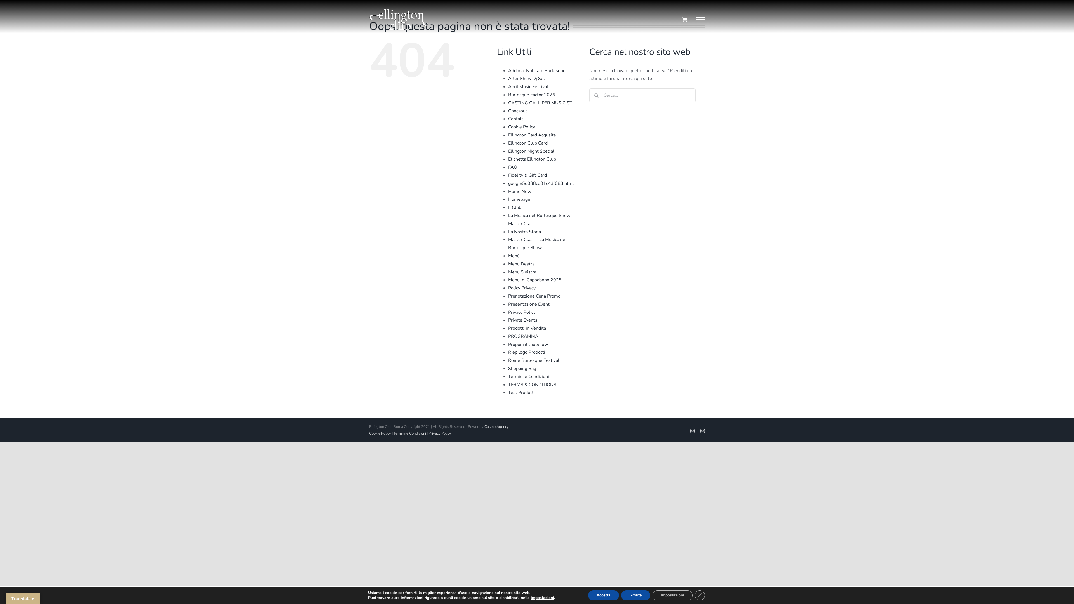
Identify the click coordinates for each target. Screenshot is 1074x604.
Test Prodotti (521, 393)
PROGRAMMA (523, 336)
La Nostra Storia (524, 232)
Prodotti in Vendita (527, 328)
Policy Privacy (522, 288)
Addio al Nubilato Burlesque (537, 71)
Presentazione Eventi (529, 304)
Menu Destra (521, 264)
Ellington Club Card (528, 143)
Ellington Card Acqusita (532, 135)
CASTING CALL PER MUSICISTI (540, 103)
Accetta (604, 595)
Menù (514, 256)
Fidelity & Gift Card (527, 175)
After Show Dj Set (526, 79)
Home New (519, 191)
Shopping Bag (522, 368)
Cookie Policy (521, 127)
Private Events (522, 320)
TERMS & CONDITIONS (532, 385)
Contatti (516, 119)
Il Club (514, 207)
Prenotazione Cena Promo (534, 296)
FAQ (512, 167)
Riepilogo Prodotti (526, 352)
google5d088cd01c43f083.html (541, 183)
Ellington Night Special (531, 151)
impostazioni (542, 597)
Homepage (519, 199)
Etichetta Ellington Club (532, 159)
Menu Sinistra (522, 272)
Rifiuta (636, 595)
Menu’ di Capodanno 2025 (535, 280)
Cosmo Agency (496, 426)
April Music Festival (528, 87)
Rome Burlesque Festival (533, 360)
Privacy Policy (522, 312)
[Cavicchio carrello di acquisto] (684, 19)
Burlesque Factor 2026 (531, 95)
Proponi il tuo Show (528, 344)
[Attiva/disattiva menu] (700, 19)
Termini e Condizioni (528, 377)
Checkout (517, 111)
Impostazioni (672, 595)
